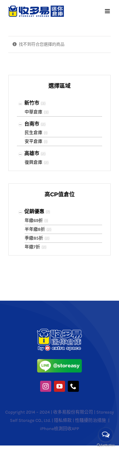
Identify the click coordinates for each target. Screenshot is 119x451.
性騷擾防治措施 (91, 420)
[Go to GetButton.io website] (106, 445)
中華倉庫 (33, 112)
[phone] (73, 386)
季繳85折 (34, 238)
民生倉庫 (33, 132)
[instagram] (45, 386)
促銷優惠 (34, 211)
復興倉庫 (33, 162)
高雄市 (31, 153)
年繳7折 (32, 246)
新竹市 (31, 103)
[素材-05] (59, 360)
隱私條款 (63, 420)
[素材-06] (59, 330)
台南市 (31, 124)
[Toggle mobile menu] (108, 11)
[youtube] (59, 386)
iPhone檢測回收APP (59, 428)
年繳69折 (34, 220)
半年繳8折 (35, 229)
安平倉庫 (33, 141)
